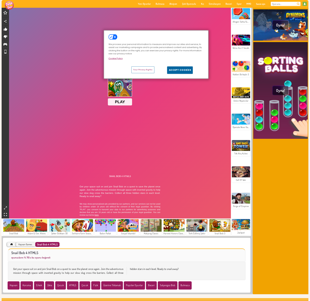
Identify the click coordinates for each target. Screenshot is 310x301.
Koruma (27, 285)
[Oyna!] (280, 40)
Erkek (39, 285)
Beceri (151, 285)
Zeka (49, 285)
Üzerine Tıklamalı (112, 285)
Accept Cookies (180, 70)
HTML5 (72, 285)
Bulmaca (185, 285)
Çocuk (60, 285)
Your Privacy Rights (143, 69)
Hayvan (13, 285)
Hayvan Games (25, 244)
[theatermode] (5, 208)
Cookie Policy (115, 58)
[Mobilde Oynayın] (5, 52)
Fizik (95, 285)
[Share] (5, 21)
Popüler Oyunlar (134, 285)
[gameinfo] (5, 44)
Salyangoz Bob (167, 285)
